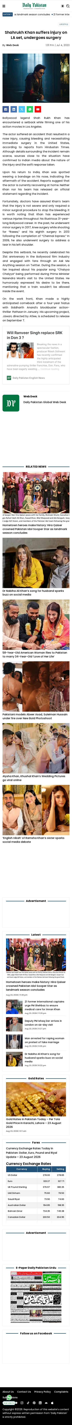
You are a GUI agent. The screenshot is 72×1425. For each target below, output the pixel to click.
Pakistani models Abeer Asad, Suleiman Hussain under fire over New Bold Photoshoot (35, 716)
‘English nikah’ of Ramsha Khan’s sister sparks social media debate (33, 840)
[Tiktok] (28, 1402)
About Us (8, 1392)
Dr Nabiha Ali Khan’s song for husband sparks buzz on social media (33, 593)
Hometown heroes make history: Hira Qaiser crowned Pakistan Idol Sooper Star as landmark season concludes (35, 529)
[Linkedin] (40, 1402)
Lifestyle (63, 24)
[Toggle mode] (63, 6)
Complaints (61, 1392)
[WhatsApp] (30, 109)
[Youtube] (16, 1402)
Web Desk (12, 45)
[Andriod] (46, 1402)
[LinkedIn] (14, 109)
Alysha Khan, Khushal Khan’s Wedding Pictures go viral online (34, 778)
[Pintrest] (34, 1402)
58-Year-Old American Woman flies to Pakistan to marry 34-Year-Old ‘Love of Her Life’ (35, 654)
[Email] (38, 109)
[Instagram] (22, 1402)
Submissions (10, 1397)
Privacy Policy (42, 1392)
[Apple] (52, 1402)
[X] (22, 109)
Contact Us (24, 1392)
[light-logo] (35, 6)
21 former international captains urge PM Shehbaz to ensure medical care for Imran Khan (44, 1005)
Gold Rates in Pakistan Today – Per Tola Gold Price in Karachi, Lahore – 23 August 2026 (33, 1123)
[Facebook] (6, 109)
